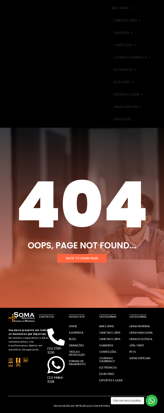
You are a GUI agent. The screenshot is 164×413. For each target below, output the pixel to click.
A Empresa (76, 332)
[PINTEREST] (18, 364)
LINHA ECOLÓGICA (140, 339)
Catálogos (122, 119)
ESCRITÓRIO (122, 82)
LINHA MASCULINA (140, 332)
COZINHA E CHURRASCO (130, 57)
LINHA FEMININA (139, 326)
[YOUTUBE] (11, 364)
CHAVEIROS (121, 33)
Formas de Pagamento (77, 362)
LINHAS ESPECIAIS (126, 107)
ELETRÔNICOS (123, 70)
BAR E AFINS (119, 8)
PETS (132, 352)
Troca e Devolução (77, 353)
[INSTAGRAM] (11, 360)
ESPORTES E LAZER (126, 94)
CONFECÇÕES (123, 45)
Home (73, 326)
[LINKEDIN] (25, 360)
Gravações (76, 345)
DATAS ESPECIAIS (140, 358)
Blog (72, 339)
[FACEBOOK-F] (18, 360)
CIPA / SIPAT (136, 345)
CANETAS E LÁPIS (125, 20)
